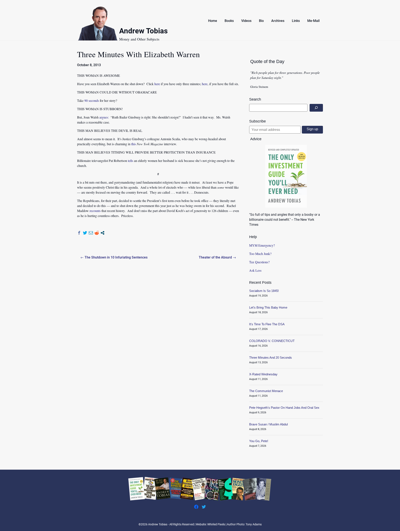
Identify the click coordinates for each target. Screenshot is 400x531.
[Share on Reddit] (97, 233)
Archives (277, 21)
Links (296, 21)
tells (130, 160)
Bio (261, 21)
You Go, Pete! (258, 441)
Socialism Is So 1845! (264, 291)
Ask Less (255, 270)
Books (229, 21)
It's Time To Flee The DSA (267, 324)
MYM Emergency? (262, 245)
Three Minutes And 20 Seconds (270, 357)
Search (255, 99)
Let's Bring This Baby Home (268, 307)
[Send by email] (91, 233)
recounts (95, 210)
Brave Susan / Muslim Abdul (268, 424)
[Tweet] (85, 233)
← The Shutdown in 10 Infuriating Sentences (114, 257)
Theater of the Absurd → (217, 257)
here (157, 84)
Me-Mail (313, 21)
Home (212, 21)
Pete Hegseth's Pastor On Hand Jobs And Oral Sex (284, 407)
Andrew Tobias (143, 31)
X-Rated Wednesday (263, 374)
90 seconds (91, 100)
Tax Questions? (259, 262)
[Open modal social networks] (102, 233)
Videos (246, 21)
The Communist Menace (266, 391)
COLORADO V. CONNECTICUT (272, 341)
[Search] (316, 108)
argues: (104, 117)
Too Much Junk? (260, 253)
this (133, 144)
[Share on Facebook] (79, 233)
